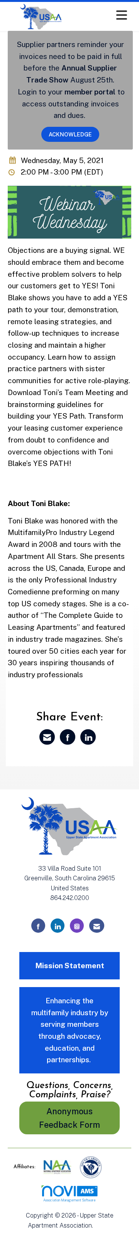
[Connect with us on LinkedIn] (57, 925)
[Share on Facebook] (67, 737)
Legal (103, 1225)
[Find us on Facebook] (38, 925)
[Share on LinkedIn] (88, 737)
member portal (89, 91)
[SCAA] (90, 1166)
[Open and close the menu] (103, 15)
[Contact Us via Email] (96, 925)
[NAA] (58, 1166)
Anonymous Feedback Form (69, 1118)
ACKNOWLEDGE (70, 134)
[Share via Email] (47, 737)
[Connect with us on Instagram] (77, 925)
